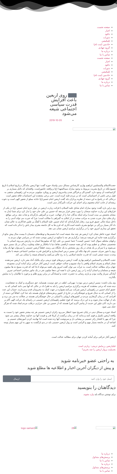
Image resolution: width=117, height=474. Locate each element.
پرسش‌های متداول (101, 457)
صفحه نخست (103, 27)
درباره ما (105, 51)
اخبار (107, 30)
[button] (72, 95)
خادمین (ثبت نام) (102, 44)
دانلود (107, 34)
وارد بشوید (89, 394)
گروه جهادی (104, 47)
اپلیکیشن (106, 40)
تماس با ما (105, 54)
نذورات (106, 37)
